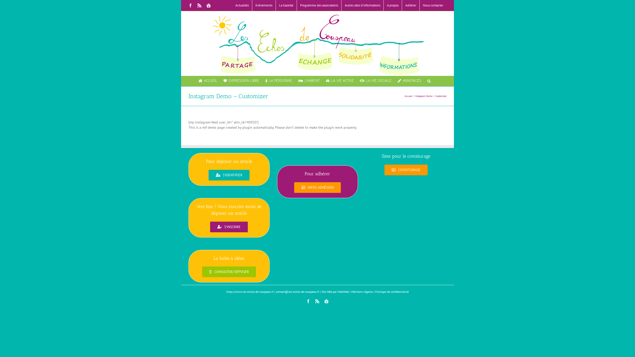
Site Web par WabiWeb (335, 292)
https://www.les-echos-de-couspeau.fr (250, 292)
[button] (429, 81)
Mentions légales (362, 292)
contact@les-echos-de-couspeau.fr (297, 292)
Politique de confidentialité (392, 292)
